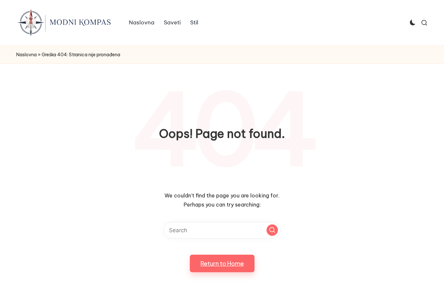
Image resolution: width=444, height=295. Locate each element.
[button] (272, 230)
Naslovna (26, 55)
